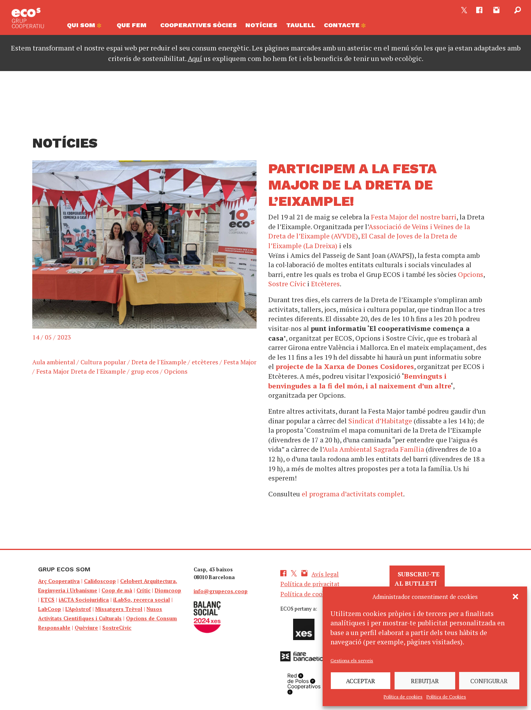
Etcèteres (325, 283)
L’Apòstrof (78, 609)
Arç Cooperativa (59, 581)
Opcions (175, 371)
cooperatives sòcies (198, 25)
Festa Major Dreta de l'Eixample (81, 371)
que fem (132, 25)
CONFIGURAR (489, 681)
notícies (261, 25)
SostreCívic (116, 627)
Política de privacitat (310, 583)
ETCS (47, 599)
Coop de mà (116, 590)
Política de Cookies (446, 697)
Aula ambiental (53, 362)
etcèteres (205, 362)
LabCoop (49, 609)
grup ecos (145, 371)
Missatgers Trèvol (118, 609)
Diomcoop (168, 590)
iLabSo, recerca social (141, 599)
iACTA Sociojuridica (84, 599)
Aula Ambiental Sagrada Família (373, 449)
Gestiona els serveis (351, 660)
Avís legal (325, 574)
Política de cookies (403, 697)
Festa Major (240, 362)
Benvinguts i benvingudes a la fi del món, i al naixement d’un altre (359, 381)
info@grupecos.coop (221, 591)
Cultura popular (103, 362)
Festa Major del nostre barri (413, 216)
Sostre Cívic (287, 283)
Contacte (342, 25)
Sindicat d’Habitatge (380, 420)
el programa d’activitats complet (352, 493)
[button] (515, 596)
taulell (300, 25)
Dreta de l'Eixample (158, 362)
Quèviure (86, 627)
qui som (82, 25)
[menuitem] (87, 27)
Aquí (195, 58)
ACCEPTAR (360, 681)
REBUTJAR (425, 681)
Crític (143, 590)
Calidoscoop (100, 581)
